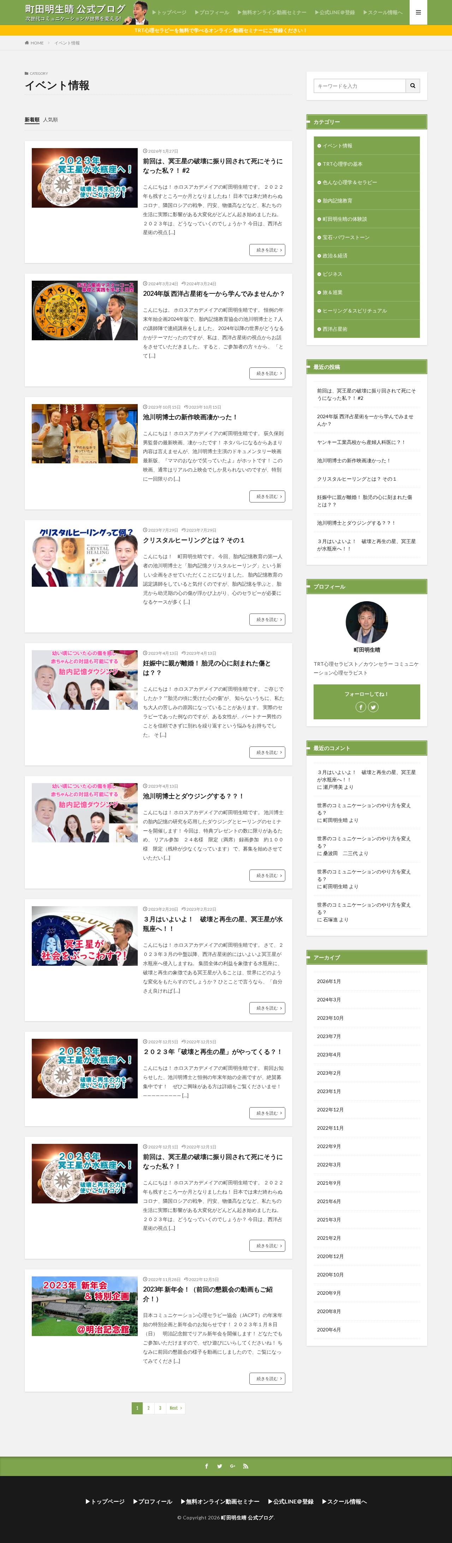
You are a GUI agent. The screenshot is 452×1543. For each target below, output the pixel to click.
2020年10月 (330, 1274)
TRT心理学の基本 (343, 164)
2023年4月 (329, 1054)
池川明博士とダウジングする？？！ (194, 796)
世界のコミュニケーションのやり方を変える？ (364, 809)
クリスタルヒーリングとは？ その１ (194, 540)
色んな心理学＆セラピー (350, 182)
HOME (37, 42)
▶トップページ (169, 12)
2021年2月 (329, 1238)
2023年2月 (329, 1073)
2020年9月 (329, 1293)
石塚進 (330, 919)
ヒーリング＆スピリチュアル (355, 310)
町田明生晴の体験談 (345, 219)
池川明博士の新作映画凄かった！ (190, 417)
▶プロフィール (212, 12)
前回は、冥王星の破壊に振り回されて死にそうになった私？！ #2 (213, 165)
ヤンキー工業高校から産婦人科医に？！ (361, 442)
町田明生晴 (335, 820)
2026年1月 (329, 981)
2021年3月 (329, 1219)
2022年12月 (330, 1109)
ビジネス (333, 274)
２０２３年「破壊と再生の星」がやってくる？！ (213, 1051)
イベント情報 (67, 42)
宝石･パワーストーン (346, 237)
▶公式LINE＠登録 (335, 12)
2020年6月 (329, 1329)
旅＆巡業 (333, 292)
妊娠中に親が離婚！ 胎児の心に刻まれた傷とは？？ (207, 667)
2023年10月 (330, 1018)
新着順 (32, 119)
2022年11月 (330, 1128)
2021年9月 (329, 1183)
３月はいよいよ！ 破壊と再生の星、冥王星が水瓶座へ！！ (213, 923)
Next (174, 1408)
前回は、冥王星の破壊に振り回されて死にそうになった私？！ (213, 1161)
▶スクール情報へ (383, 12)
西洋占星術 (335, 329)
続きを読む (267, 249)
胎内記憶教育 (337, 200)
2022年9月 (329, 1146)
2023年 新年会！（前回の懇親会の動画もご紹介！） (208, 1294)
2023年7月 (329, 1036)
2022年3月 (329, 1164)
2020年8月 (329, 1311)
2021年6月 (329, 1201)
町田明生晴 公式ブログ (247, 1517)
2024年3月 (329, 999)
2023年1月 (329, 1091)
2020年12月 (330, 1256)
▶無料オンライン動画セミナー (272, 12)
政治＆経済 (335, 255)
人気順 (50, 119)
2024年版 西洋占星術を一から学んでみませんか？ (214, 293)
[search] (413, 86)
